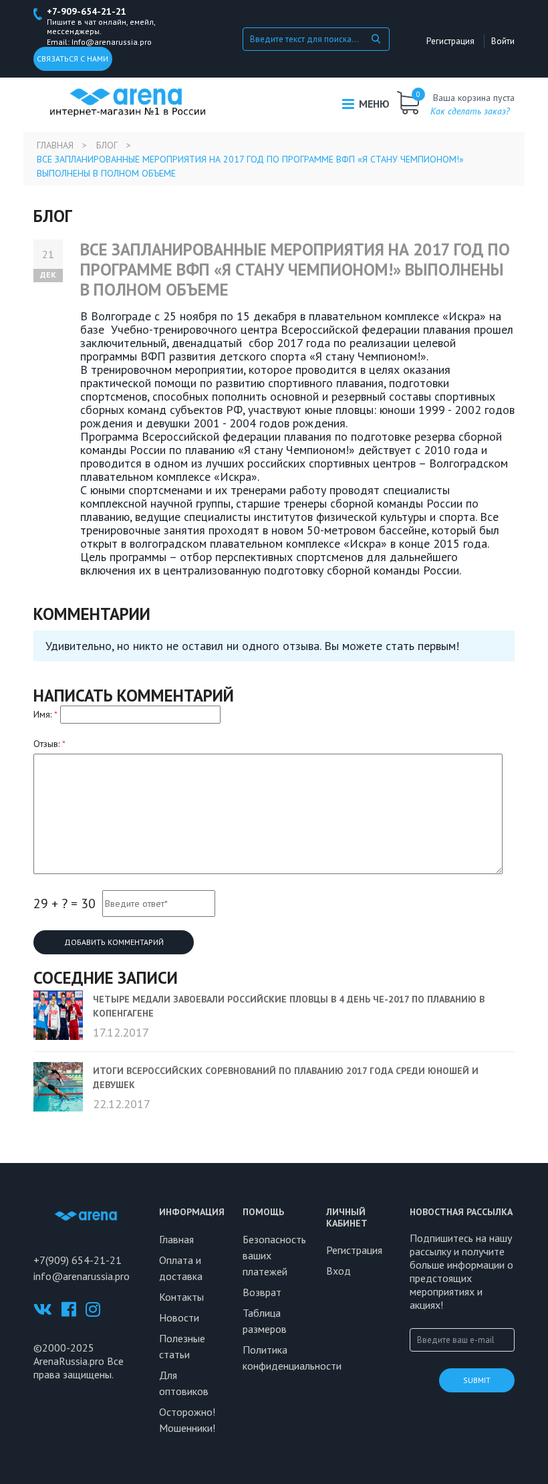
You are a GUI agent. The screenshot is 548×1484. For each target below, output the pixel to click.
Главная (55, 145)
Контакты (181, 1296)
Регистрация (450, 41)
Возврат (262, 1292)
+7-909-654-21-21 (86, 11)
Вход (338, 1270)
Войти (503, 41)
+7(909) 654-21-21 (77, 1260)
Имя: (45, 714)
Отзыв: (49, 744)
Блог (107, 145)
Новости (179, 1317)
